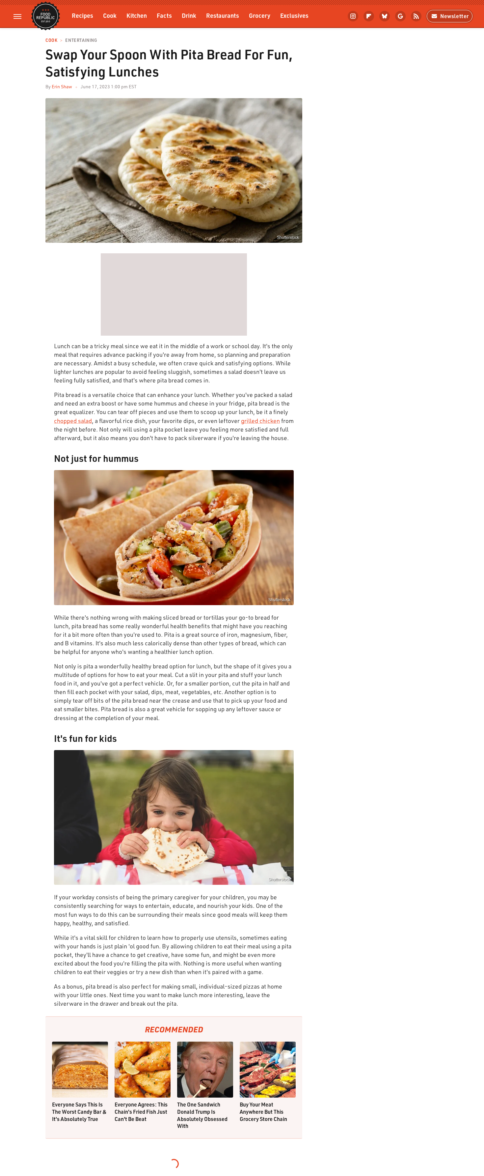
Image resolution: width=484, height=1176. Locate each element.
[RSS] (416, 16)
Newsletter (454, 16)
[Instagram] (353, 16)
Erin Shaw (62, 86)
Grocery (259, 15)
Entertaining (81, 40)
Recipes (82, 15)
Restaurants (222, 15)
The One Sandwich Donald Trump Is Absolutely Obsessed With (202, 1115)
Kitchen (136, 15)
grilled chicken (260, 420)
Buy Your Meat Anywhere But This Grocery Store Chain (263, 1111)
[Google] (400, 16)
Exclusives (294, 15)
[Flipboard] (368, 16)
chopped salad (73, 420)
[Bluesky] (384, 16)
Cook (110, 15)
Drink (189, 15)
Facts (164, 15)
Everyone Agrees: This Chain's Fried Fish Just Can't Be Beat (141, 1111)
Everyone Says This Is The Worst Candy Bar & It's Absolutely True (79, 1111)
